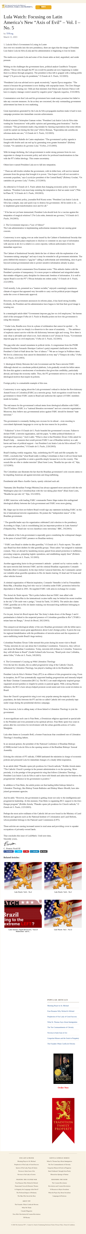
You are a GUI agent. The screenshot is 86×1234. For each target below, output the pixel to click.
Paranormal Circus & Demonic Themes (26, 1186)
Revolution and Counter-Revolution (59, 1186)
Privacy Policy (59, 1225)
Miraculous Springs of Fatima (59, 1174)
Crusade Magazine (26, 1211)
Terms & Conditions (69, 1225)
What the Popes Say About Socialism (59, 1192)
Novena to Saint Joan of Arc (57, 1033)
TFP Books (26, 1217)
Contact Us (30, 1225)
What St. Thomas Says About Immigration (62, 1022)
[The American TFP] (17, 6)
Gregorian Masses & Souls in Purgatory (59, 1168)
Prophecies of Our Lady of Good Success (62, 1017)
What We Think (26, 1207)
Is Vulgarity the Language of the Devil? (26, 1189)
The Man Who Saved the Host (27, 1196)
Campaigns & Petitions (59, 1196)
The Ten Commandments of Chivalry (60, 1027)
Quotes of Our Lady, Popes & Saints (26, 1168)
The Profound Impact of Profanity (26, 1192)
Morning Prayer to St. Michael (58, 1006)
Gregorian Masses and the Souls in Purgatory (63, 1038)
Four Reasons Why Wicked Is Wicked (60, 1011)
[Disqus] (43, 966)
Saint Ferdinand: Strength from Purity (59, 1171)
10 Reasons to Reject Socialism (59, 1189)
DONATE (43, 7)
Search (36, 1225)
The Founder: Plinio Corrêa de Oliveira (61, 1044)
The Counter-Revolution (59, 1183)
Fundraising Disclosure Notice (46, 1225)
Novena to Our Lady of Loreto (26, 1174)
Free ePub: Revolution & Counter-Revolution (26, 1214)
